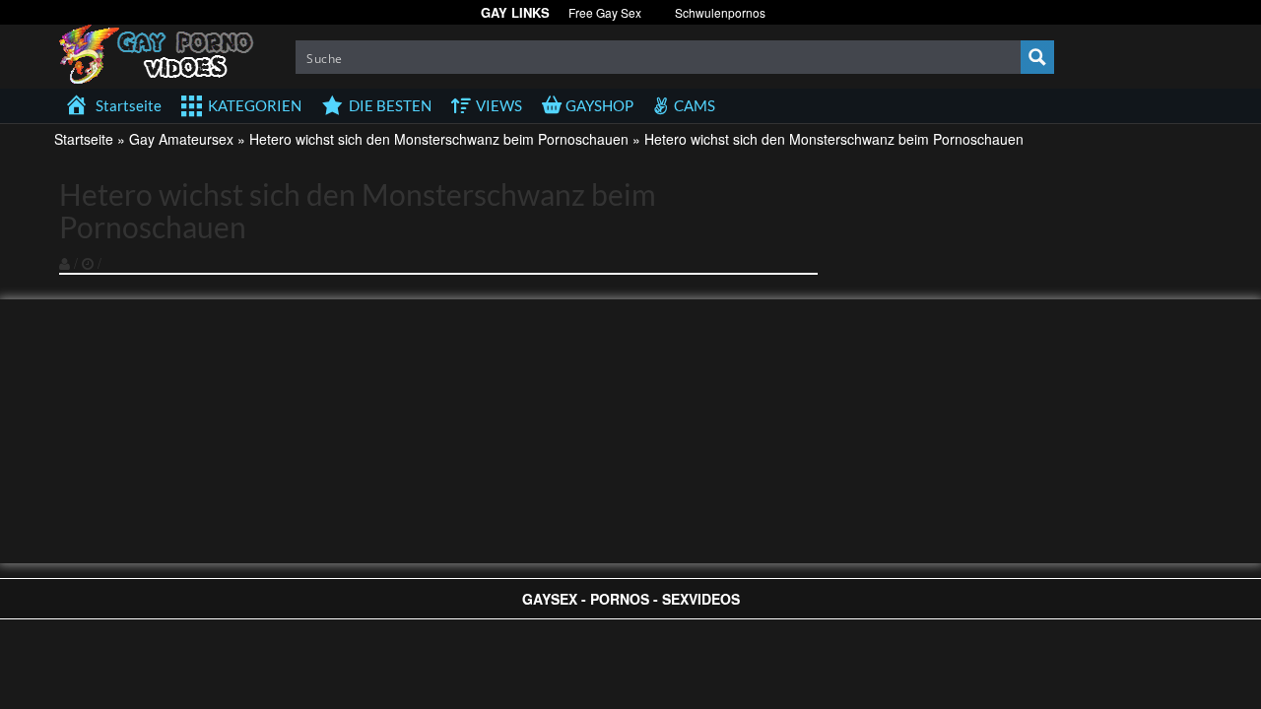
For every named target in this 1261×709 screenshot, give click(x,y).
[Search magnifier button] (1037, 57)
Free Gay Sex (604, 12)
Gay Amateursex (181, 139)
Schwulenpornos (720, 12)
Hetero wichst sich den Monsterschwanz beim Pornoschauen (439, 139)
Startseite (83, 139)
